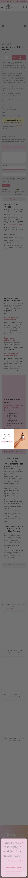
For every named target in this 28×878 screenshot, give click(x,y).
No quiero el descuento (7, 443)
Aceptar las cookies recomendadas (14, 867)
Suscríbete (7, 441)
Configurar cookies (14, 861)
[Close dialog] (27, 430)
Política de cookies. (23, 842)
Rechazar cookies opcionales (14, 873)
